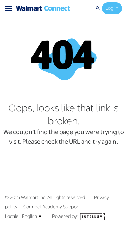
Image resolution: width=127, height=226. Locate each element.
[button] (32, 216)
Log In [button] (112, 8)
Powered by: (65, 216)
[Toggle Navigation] (8, 8)
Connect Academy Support (51, 206)
